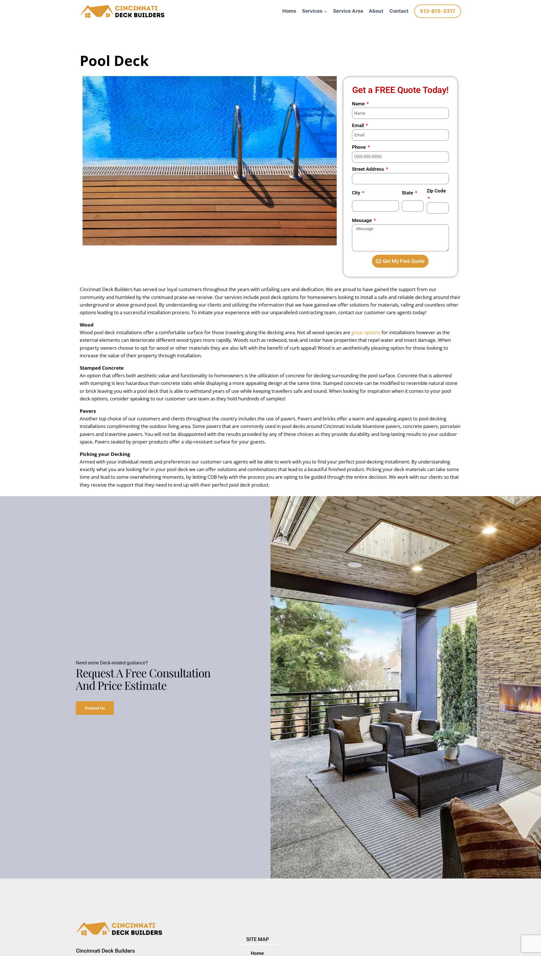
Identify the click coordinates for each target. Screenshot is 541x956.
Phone (359, 147)
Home (289, 11)
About (376, 11)
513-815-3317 (437, 11)
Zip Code (436, 191)
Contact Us (95, 708)
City (356, 193)
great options (365, 332)
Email (358, 125)
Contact (399, 11)
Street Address (368, 169)
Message (362, 220)
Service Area (348, 11)
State (408, 193)
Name (359, 104)
